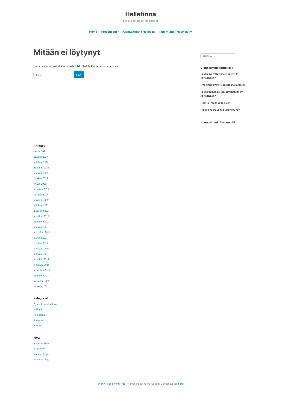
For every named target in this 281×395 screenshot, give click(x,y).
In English (38, 309)
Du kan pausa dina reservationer (220, 110)
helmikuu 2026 (41, 167)
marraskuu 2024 (41, 232)
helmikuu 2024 (41, 259)
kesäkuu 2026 (40, 156)
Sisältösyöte (39, 348)
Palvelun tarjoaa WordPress (110, 383)
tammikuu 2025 (41, 221)
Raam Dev (179, 383)
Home (93, 31)
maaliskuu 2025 (41, 210)
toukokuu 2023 (41, 264)
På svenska (39, 314)
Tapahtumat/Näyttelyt (174, 31)
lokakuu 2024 (40, 237)
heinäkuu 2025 (41, 189)
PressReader (110, 31)
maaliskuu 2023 (41, 270)
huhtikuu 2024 (40, 253)
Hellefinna (140, 14)
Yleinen (37, 325)
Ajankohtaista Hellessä (139, 31)
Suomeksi (38, 320)
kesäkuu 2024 (40, 243)
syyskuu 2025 (40, 178)
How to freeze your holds (215, 103)
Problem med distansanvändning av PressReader (222, 94)
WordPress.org (41, 359)
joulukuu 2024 (40, 226)
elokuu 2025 (39, 183)
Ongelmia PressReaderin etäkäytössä (223, 85)
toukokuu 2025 (41, 199)
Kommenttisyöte (41, 354)
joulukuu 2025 (40, 172)
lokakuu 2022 (40, 286)
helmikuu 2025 (41, 216)
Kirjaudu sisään (41, 343)
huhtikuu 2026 (40, 162)
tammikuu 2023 (41, 275)
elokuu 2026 (39, 151)
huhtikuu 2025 (40, 205)
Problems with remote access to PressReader (219, 76)
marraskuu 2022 (41, 280)
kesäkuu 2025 (40, 194)
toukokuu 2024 (41, 248)
